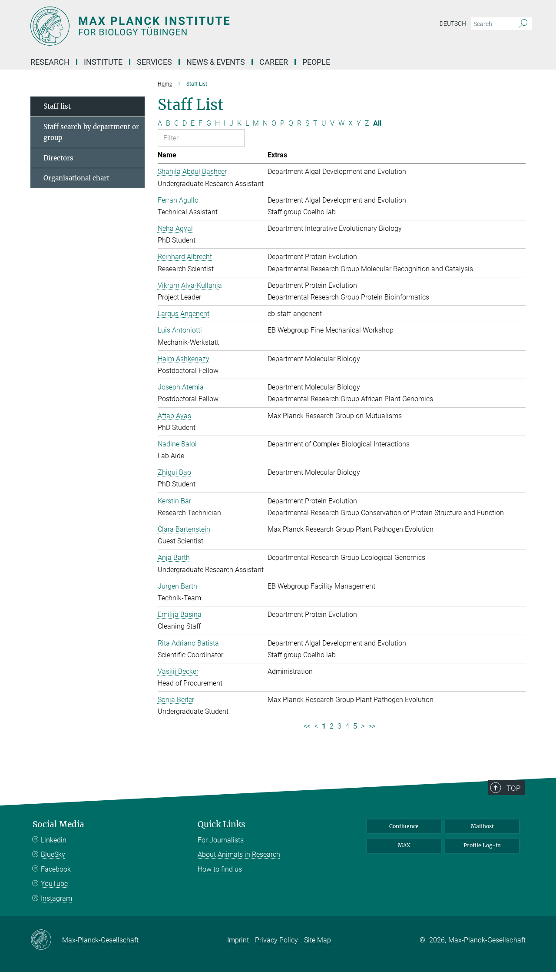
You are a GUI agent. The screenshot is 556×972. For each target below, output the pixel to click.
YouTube (54, 883)
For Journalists (221, 840)
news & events (215, 62)
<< (307, 726)
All (377, 123)
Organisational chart (76, 178)
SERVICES (154, 62)
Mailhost (482, 826)
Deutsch (453, 23)
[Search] (523, 24)
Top (513, 788)
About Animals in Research (239, 854)
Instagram (56, 898)
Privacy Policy (276, 940)
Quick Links (221, 824)
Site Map (317, 940)
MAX (404, 845)
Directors (58, 158)
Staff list (57, 106)
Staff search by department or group (91, 132)
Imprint (238, 940)
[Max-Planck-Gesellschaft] (46, 940)
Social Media (58, 824)
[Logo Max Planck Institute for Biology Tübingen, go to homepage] (193, 26)
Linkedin (53, 840)
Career (273, 62)
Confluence (404, 826)
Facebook (56, 869)
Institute (103, 62)
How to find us (220, 869)
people (316, 62)
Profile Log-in (482, 845)
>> (371, 726)
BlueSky (53, 854)
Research (50, 62)
